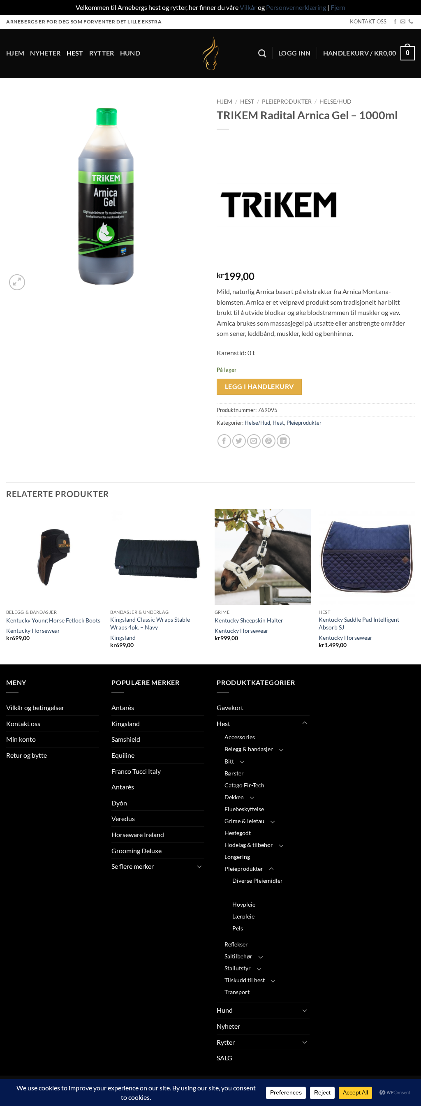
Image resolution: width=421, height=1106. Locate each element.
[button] (294, 53)
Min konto (21, 739)
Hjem (15, 53)
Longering (237, 856)
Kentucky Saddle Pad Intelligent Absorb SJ (359, 623)
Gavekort (230, 707)
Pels (237, 928)
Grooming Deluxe (136, 850)
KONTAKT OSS (368, 21)
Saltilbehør (238, 956)
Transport (237, 991)
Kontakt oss (23, 723)
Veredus (123, 818)
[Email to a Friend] (254, 441)
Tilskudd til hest (244, 979)
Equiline (122, 755)
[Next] (414, 586)
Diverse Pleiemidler (257, 880)
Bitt (229, 761)
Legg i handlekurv (259, 386)
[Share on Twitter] (239, 441)
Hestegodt (237, 832)
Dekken (234, 797)
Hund (130, 53)
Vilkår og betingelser (35, 707)
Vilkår (248, 7)
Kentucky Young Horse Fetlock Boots (53, 620)
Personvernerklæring (296, 7)
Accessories (239, 736)
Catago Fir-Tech (244, 785)
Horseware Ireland (137, 834)
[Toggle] (199, 866)
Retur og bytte (26, 755)
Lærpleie (243, 916)
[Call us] (410, 22)
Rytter (101, 53)
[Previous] (6, 586)
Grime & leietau (244, 820)
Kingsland (123, 637)
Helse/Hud (335, 101)
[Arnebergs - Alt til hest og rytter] (210, 53)
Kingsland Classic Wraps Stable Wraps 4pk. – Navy (150, 623)
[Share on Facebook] (224, 441)
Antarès (122, 707)
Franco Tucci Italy (136, 771)
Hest (75, 53)
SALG (224, 1058)
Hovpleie (243, 904)
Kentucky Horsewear (33, 630)
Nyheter (45, 53)
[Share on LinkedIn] (283, 441)
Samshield (125, 739)
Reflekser (236, 944)
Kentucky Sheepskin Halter (249, 620)
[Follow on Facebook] (395, 22)
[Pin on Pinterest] (268, 441)
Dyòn (119, 803)
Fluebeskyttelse (244, 808)
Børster (234, 773)
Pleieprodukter (287, 101)
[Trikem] (278, 204)
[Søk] (262, 53)
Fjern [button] (338, 7)
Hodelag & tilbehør (248, 844)
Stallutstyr (237, 968)
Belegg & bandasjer (248, 748)
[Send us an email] (402, 22)
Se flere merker (132, 866)
